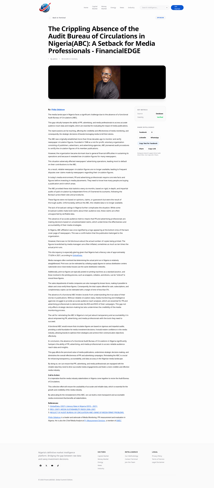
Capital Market (94, 7)
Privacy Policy (157, 456)
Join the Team (130, 462)
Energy (113, 7)
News (122, 7)
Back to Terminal (57, 18)
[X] (46, 465)
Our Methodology (131, 456)
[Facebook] (40, 465)
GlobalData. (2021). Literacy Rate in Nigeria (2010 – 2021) (74, 406)
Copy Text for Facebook (148, 143)
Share (141, 149)
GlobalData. (77, 255)
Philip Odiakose (58, 110)
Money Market (104, 7)
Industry (131, 7)
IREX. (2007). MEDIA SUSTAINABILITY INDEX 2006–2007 (72, 409)
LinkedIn (142, 137)
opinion (160, 18)
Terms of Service (158, 459)
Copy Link (152, 149)
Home (86, 7)
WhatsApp (155, 137)
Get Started (177, 7)
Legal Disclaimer (158, 462)
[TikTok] (58, 465)
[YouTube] (52, 465)
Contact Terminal (131, 459)
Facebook (143, 132)
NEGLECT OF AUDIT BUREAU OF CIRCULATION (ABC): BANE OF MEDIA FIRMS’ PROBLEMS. (87, 412)
